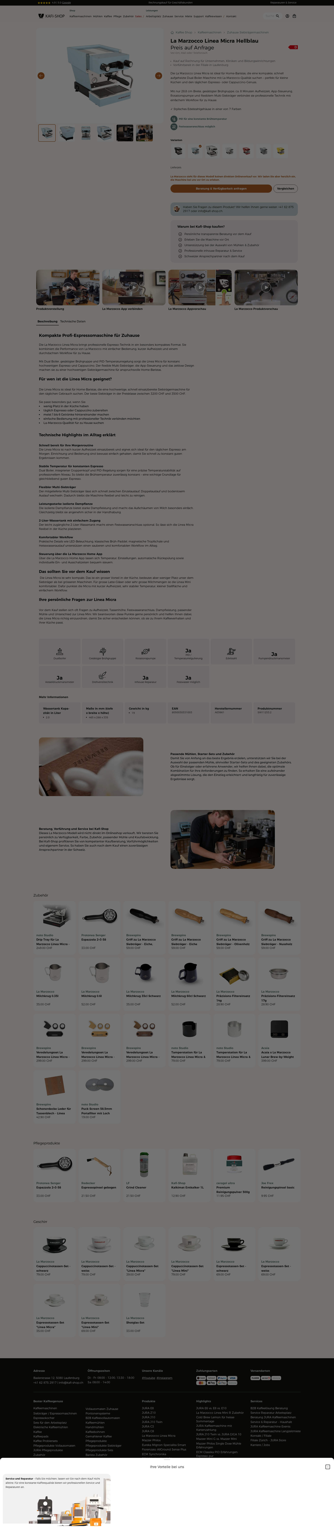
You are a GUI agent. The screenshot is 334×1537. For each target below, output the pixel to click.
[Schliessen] (328, 1459)
